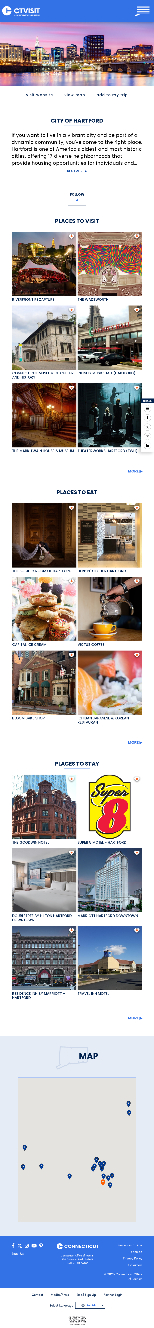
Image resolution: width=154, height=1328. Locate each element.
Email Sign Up (86, 1294)
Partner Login (112, 1294)
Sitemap (136, 1251)
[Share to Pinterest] (147, 436)
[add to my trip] (71, 236)
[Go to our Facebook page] (13, 1246)
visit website (39, 95)
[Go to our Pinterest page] (41, 1246)
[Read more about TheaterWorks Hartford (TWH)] (110, 415)
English (91, 1305)
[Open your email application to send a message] (147, 408)
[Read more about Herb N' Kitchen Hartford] (110, 535)
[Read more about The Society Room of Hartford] (44, 535)
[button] (110, 1185)
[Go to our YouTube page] (34, 1246)
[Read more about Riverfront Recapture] (44, 264)
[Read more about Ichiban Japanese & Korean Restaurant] (110, 683)
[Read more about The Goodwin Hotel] (44, 807)
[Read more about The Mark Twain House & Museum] (44, 415)
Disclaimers (134, 1264)
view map (74, 95)
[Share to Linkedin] (147, 445)
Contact (37, 1294)
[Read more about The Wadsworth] (110, 264)
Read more (75, 171)
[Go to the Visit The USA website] (77, 1320)
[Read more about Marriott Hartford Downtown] (110, 880)
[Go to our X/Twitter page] (19, 1246)
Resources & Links (130, 1245)
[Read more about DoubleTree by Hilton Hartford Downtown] (44, 880)
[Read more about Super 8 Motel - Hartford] (110, 807)
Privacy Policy (132, 1258)
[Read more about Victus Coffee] (110, 609)
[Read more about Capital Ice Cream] (44, 609)
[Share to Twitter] (147, 427)
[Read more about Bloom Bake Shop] (44, 683)
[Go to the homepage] (21, 10)
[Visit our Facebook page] (77, 200)
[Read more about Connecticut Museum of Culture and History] (44, 338)
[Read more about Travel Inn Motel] (110, 958)
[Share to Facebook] (147, 417)
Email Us (18, 1253)
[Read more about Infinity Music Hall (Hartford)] (110, 338)
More (133, 471)
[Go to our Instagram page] (27, 1246)
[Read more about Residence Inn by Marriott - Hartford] (44, 958)
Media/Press (60, 1294)
